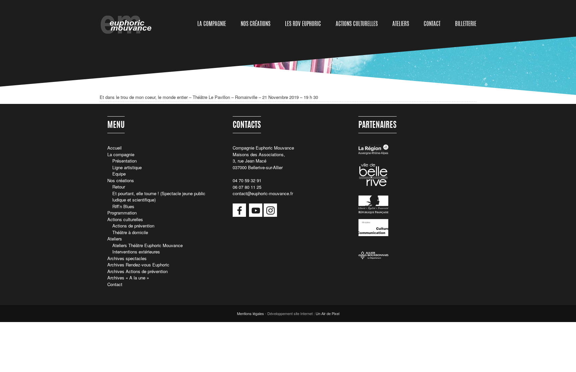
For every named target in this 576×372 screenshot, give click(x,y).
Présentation (124, 161)
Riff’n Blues (123, 206)
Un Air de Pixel (327, 313)
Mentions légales (250, 313)
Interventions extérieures (136, 251)
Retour (118, 187)
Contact (432, 24)
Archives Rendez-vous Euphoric (138, 264)
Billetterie (465, 24)
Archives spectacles (127, 258)
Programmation (122, 212)
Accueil (114, 148)
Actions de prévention (133, 225)
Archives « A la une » (128, 277)
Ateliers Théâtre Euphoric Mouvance (147, 245)
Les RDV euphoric (303, 24)
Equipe (119, 174)
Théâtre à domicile (130, 232)
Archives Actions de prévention (137, 271)
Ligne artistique (127, 167)
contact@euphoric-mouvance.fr (263, 193)
